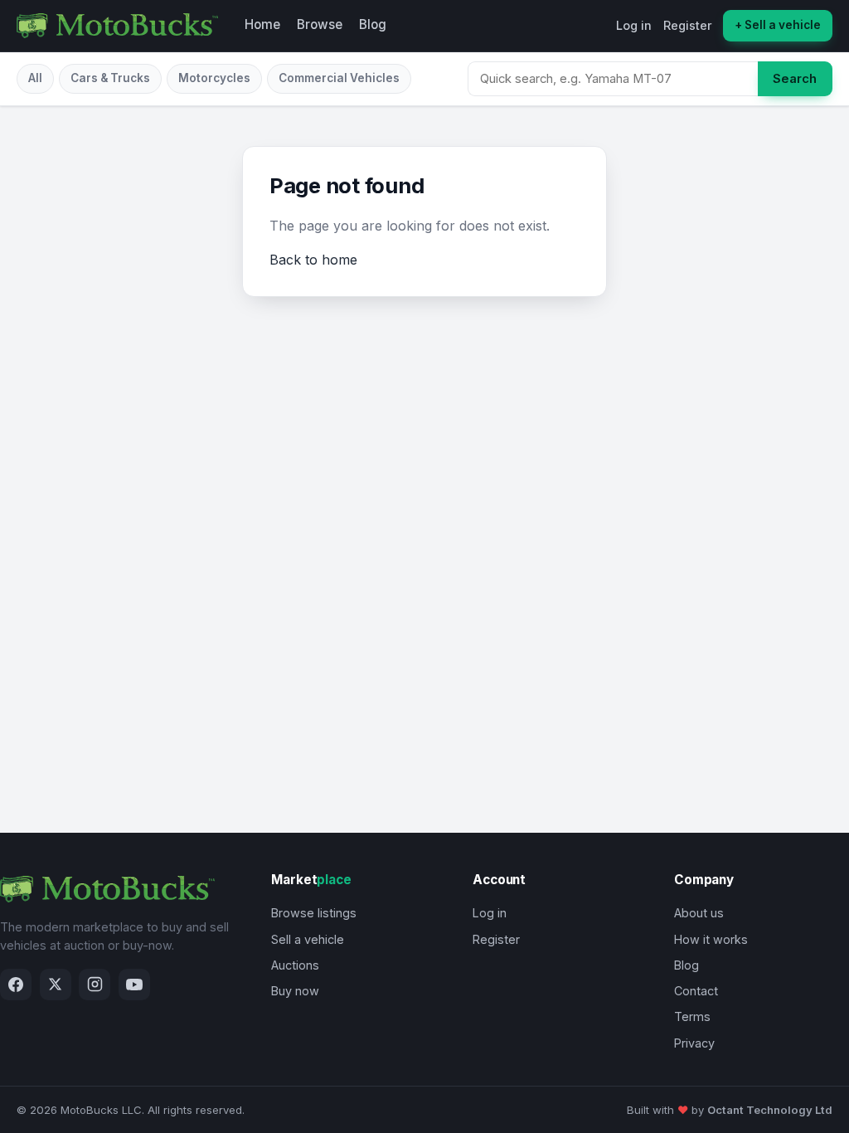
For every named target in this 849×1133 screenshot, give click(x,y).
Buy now (295, 991)
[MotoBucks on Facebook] (16, 984)
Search (795, 78)
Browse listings (314, 913)
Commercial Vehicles (339, 78)
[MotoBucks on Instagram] (94, 984)
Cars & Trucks (110, 78)
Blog (372, 24)
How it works (711, 939)
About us (699, 913)
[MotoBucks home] (117, 25)
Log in (634, 25)
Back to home (313, 259)
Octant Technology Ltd (769, 1109)
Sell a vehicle (307, 939)
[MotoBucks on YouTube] (134, 984)
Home (262, 24)
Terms (692, 1016)
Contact (696, 991)
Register (687, 25)
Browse (319, 24)
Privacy (694, 1043)
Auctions (295, 965)
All (35, 78)
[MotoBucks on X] (55, 984)
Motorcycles (214, 78)
